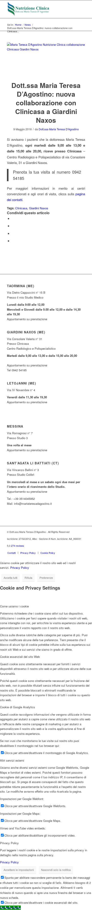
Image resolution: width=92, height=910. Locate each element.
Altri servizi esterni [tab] (12, 760)
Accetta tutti (10, 578)
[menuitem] (11, 553)
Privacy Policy (19, 567)
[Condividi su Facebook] (13, 218)
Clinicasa (21, 208)
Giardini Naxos (38, 208)
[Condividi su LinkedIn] (13, 240)
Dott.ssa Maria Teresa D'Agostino (59, 129)
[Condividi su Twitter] (13, 225)
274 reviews (17, 545)
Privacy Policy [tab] (9, 843)
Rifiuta (28, 578)
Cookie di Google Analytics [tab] (17, 707)
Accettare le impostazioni (19, 870)
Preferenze (46, 578)
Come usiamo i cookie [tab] (14, 606)
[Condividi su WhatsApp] (13, 233)
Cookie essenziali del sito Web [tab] (20, 656)
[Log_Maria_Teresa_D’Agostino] (38, 9)
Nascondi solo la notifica (56, 870)
